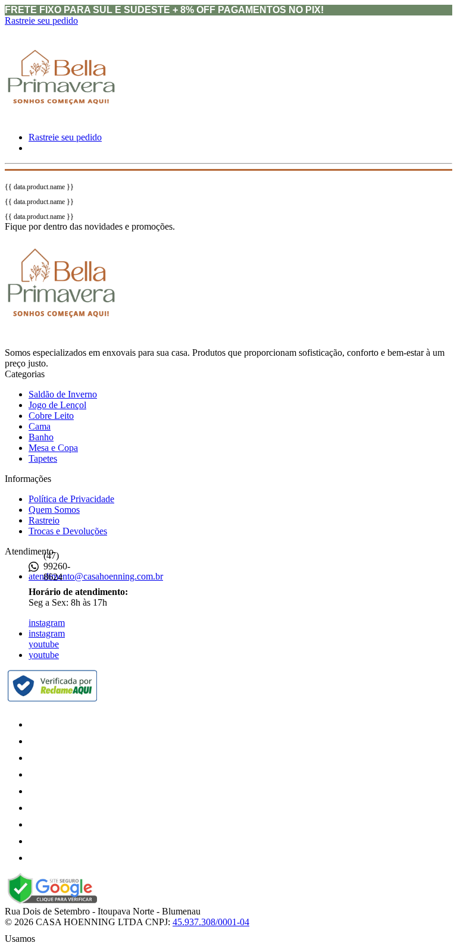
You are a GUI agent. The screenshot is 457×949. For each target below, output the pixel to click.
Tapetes (43, 458)
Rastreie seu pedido (41, 20)
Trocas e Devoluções (68, 531)
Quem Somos (54, 510)
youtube (44, 644)
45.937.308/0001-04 (211, 922)
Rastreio (44, 520)
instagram (47, 623)
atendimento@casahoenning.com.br (96, 576)
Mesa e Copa (53, 448)
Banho (41, 437)
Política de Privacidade (71, 499)
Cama (40, 426)
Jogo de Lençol (57, 405)
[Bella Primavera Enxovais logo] (61, 123)
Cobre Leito (51, 416)
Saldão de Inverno (63, 394)
